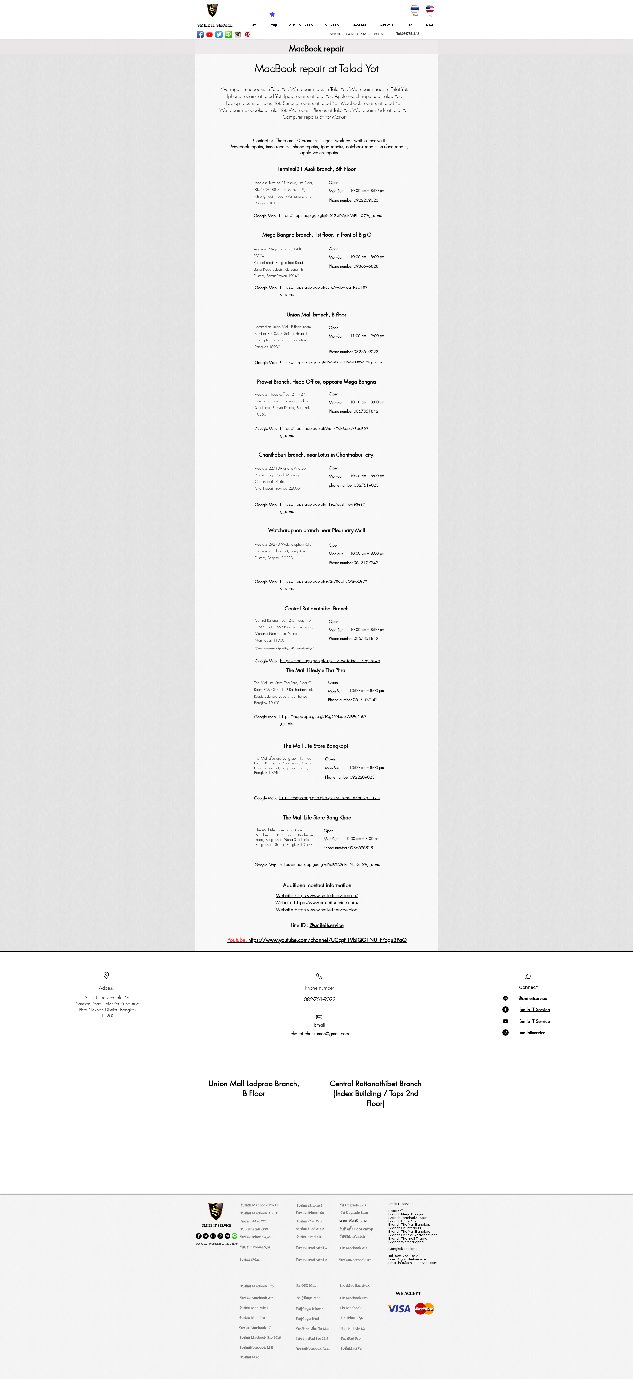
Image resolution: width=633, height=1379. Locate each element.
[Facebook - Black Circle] (199, 1236)
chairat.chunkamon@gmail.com (320, 1033)
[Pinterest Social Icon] (247, 34)
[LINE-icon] (228, 34)
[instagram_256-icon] (237, 34)
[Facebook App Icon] (200, 34)
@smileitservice (327, 925)
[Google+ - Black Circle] (213, 1236)
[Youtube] (209, 34)
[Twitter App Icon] (219, 34)
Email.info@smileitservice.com (412, 1263)
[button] (354, 34)
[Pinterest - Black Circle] (220, 1236)
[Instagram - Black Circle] (227, 1236)
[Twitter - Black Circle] (206, 1236)
